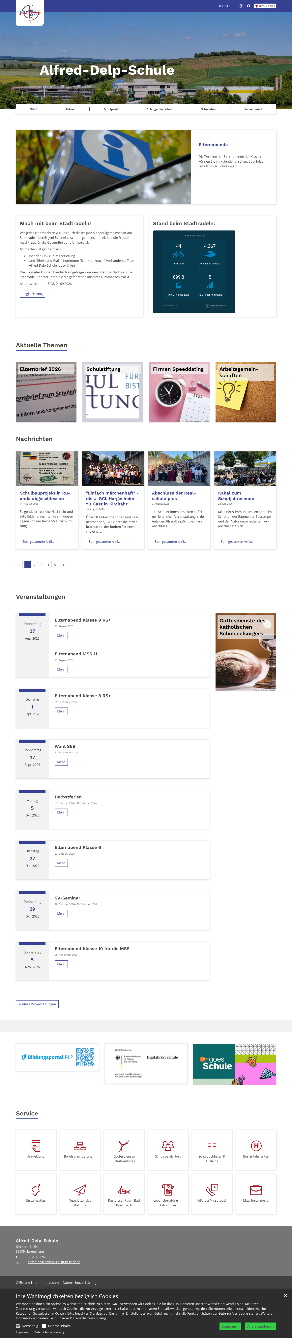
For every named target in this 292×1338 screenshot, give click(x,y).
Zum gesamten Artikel (38, 541)
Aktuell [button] (70, 109)
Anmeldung (35, 1156)
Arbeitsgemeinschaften (239, 372)
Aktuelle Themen (41, 345)
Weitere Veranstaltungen (37, 1004)
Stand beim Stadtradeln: (184, 223)
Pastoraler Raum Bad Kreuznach (124, 1202)
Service (27, 1113)
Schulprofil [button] (111, 109)
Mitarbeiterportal (256, 1200)
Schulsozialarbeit (168, 1156)
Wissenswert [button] (253, 109)
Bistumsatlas (35, 1200)
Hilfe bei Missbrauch (212, 1200)
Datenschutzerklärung (88, 1318)
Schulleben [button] (208, 109)
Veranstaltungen (40, 596)
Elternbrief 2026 (40, 369)
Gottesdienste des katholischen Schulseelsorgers (242, 627)
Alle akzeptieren (260, 1326)
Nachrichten (34, 438)
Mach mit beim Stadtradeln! (55, 223)
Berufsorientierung (78, 1156)
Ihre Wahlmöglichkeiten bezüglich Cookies (67, 1296)
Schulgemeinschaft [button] (160, 109)
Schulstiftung (103, 369)
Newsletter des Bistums (80, 1202)
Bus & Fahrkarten (256, 1156)
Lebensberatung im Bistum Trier (168, 1202)
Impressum (23, 1332)
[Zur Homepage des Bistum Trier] (265, 6)
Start (33, 109)
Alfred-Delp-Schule (37, 1240)
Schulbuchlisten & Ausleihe (211, 1158)
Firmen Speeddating (178, 369)
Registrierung (32, 294)
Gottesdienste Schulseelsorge (124, 1158)
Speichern (230, 1326)
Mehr (61, 635)
